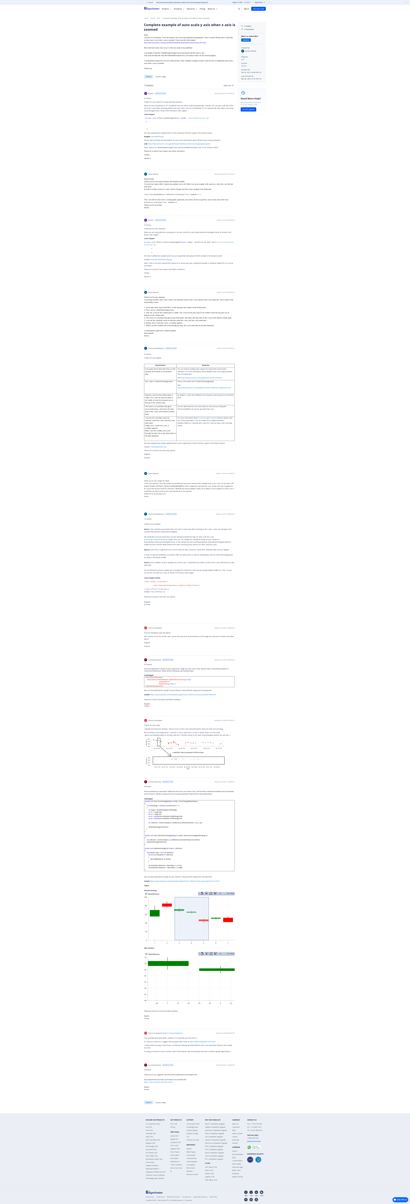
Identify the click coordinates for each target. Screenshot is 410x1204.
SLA (188, 1137)
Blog (233, 1130)
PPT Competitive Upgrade (214, 1159)
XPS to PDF (174, 1146)
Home (146, 18)
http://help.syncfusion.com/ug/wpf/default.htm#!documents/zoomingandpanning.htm (179, 144)
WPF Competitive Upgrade (214, 1146)
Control (244, 63)
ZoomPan (213, 418)
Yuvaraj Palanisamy (176, 1033)
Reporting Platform (152, 1169)
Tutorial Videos (237, 1161)
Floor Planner (175, 1152)
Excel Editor (174, 1158)
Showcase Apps (237, 1167)
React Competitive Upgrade (214, 1133)
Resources (191, 9)
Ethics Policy (213, 1197)
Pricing (202, 9)
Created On (245, 70)
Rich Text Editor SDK (153, 1140)
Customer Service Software (155, 1175)
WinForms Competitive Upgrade (216, 1143)
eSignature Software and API (156, 1172)
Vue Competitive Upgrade (214, 1137)
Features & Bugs (192, 1133)
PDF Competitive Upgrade (214, 1149)
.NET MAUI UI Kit (211, 1167)
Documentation (237, 1154)
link (225, 108)
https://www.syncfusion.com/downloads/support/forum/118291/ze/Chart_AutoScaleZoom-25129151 (185, 881)
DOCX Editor (174, 1155)
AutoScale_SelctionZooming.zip (161, 259)
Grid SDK (149, 1127)
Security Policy (186, 1197)
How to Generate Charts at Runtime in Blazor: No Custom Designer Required (182, 2)
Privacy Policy (150, 1197)
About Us (211, 9)
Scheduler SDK (151, 1133)
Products (165, 9)
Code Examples (192, 1162)
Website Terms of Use (173, 1197)
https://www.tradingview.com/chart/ (203, 1042)
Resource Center (192, 1174)
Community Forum (193, 1124)
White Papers (191, 1152)
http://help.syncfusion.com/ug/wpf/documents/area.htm (201, 378)
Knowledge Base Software (155, 1178)
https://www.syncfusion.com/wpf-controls (158, 1082)
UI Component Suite (153, 1124)
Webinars (190, 1171)
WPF (158, 18)
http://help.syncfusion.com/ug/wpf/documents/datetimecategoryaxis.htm (204, 388)
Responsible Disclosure (200, 1197)
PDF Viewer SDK (151, 1153)
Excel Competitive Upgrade (214, 1156)
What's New (236, 1170)
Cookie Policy (160, 1197)
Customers (236, 1127)
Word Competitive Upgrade (214, 1153)
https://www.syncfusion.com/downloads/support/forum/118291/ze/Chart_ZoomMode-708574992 (183, 695)
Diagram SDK (150, 1143)
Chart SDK (149, 1130)
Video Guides (236, 1164)
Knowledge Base (192, 1127)
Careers (235, 1137)
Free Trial (173, 1124)
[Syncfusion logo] (152, 8)
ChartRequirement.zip (158, 447)
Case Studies (191, 1155)
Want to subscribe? (249, 36)
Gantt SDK (149, 1137)
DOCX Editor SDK (152, 1156)
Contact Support (248, 109)
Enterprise (178, 9)
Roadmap (235, 1173)
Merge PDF (174, 1139)
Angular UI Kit (210, 1177)
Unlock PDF (174, 1136)
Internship (235, 1140)
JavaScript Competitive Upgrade (216, 1130)
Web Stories (191, 1168)
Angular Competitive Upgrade (215, 1127)
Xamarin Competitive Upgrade (215, 1140)
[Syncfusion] (154, 1192)
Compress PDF (175, 1142)
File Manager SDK (152, 1146)
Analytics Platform (152, 1165)
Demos (234, 1151)
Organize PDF (175, 1149)
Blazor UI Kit (209, 1173)
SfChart (244, 66)
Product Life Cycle (193, 1140)
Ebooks (189, 1149)
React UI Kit (209, 1170)
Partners (235, 1143)
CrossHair (202, 418)
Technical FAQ (191, 1158)
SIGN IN (148, 77)
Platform (244, 57)
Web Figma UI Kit (211, 1180)
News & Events (237, 1133)
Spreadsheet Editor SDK (154, 1159)
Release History (237, 1177)
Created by (245, 48)
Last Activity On (247, 76)
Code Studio (150, 1162)
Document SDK (151, 1149)
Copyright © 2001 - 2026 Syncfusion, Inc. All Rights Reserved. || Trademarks (169, 1200)
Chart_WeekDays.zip (157, 592)
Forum (152, 18)
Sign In (246, 9)
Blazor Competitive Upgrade (215, 1124)
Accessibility (191, 1165)
